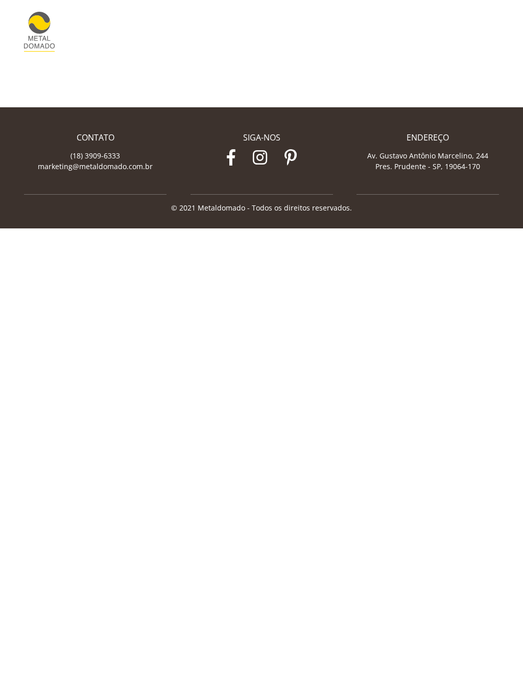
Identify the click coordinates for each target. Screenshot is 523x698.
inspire (385, 32)
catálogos (443, 32)
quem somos (351, 32)
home (319, 32)
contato (474, 32)
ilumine (412, 32)
